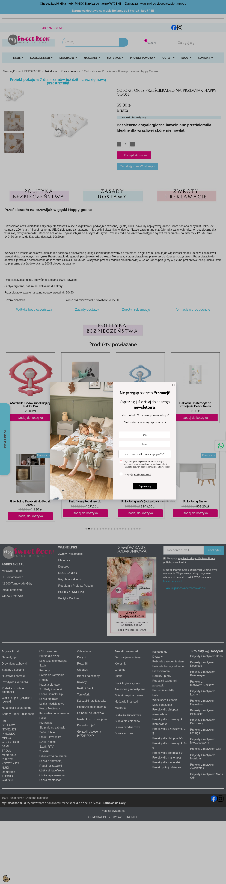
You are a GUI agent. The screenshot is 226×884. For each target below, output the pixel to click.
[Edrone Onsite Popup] (113, 442)
